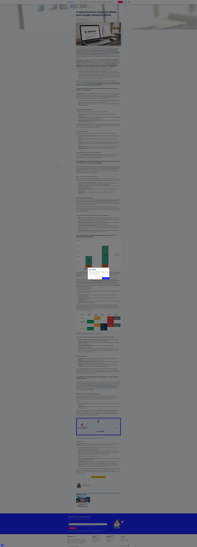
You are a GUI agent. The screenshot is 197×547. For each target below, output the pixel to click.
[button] (2, 545)
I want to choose (98, 278)
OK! (105, 278)
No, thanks (91, 278)
